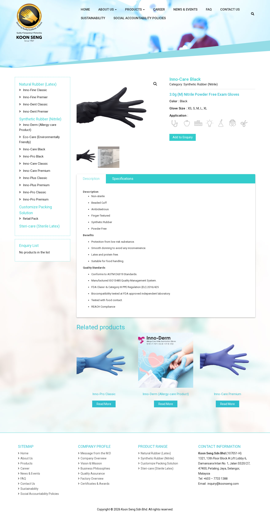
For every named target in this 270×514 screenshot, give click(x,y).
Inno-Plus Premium (36, 185)
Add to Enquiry (183, 137)
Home (85, 9)
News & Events (185, 9)
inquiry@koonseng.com (223, 483)
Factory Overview (92, 478)
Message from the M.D (96, 453)
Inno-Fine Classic (35, 90)
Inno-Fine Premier (35, 97)
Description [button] (91, 179)
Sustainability (93, 18)
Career (159, 9)
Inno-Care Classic (35, 164)
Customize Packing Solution (159, 463)
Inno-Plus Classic (35, 178)
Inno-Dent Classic (35, 104)
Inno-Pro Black (33, 156)
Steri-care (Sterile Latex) (39, 226)
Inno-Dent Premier (35, 111)
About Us (106, 9)
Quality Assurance (93, 473)
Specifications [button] (122, 179)
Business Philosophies (95, 468)
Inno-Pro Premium (36, 199)
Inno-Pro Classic (34, 192)
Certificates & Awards (95, 483)
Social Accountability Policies (139, 18)
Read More (104, 404)
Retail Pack (30, 219)
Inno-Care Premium (36, 171)
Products (134, 9)
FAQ (209, 9)
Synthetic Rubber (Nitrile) (201, 84)
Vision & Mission (91, 463)
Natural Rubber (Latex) (38, 84)
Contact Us (230, 9)
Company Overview (94, 458)
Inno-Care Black (34, 149)
